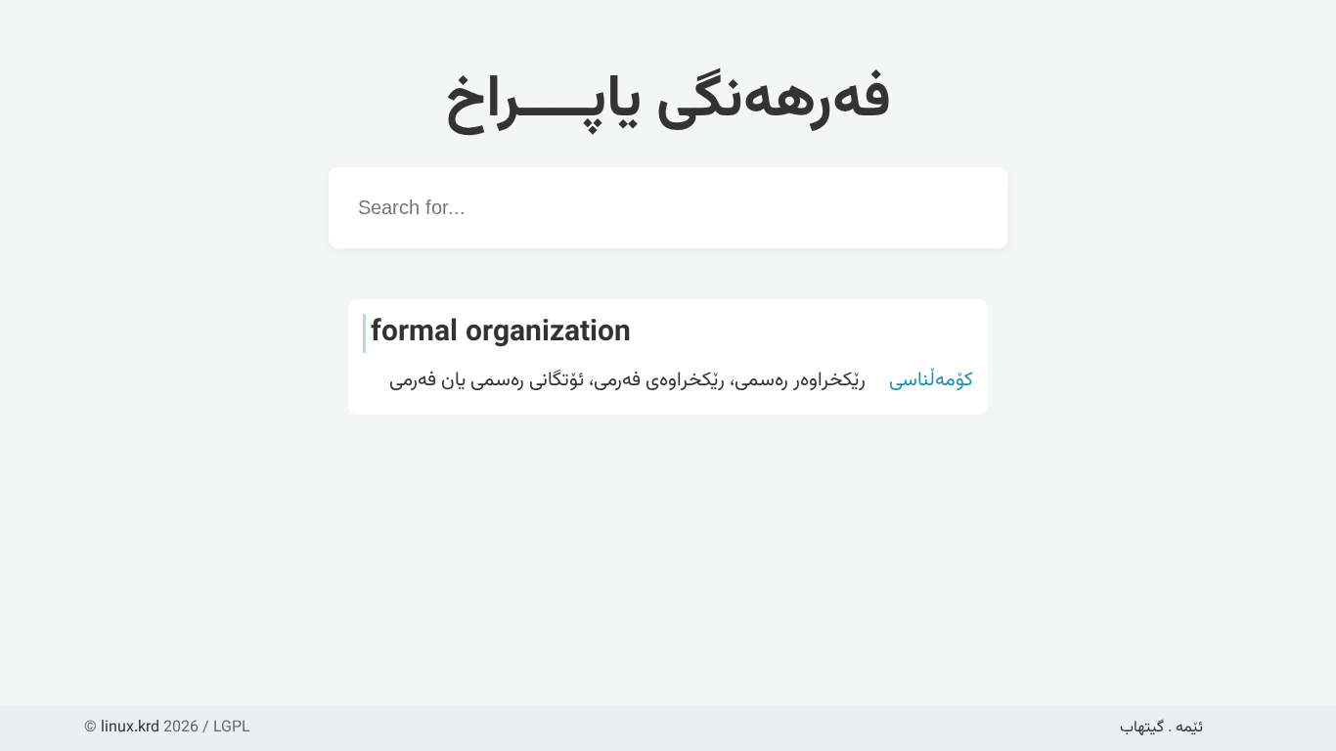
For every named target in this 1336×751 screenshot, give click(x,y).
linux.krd (130, 728)
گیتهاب (1142, 728)
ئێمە (1189, 728)
